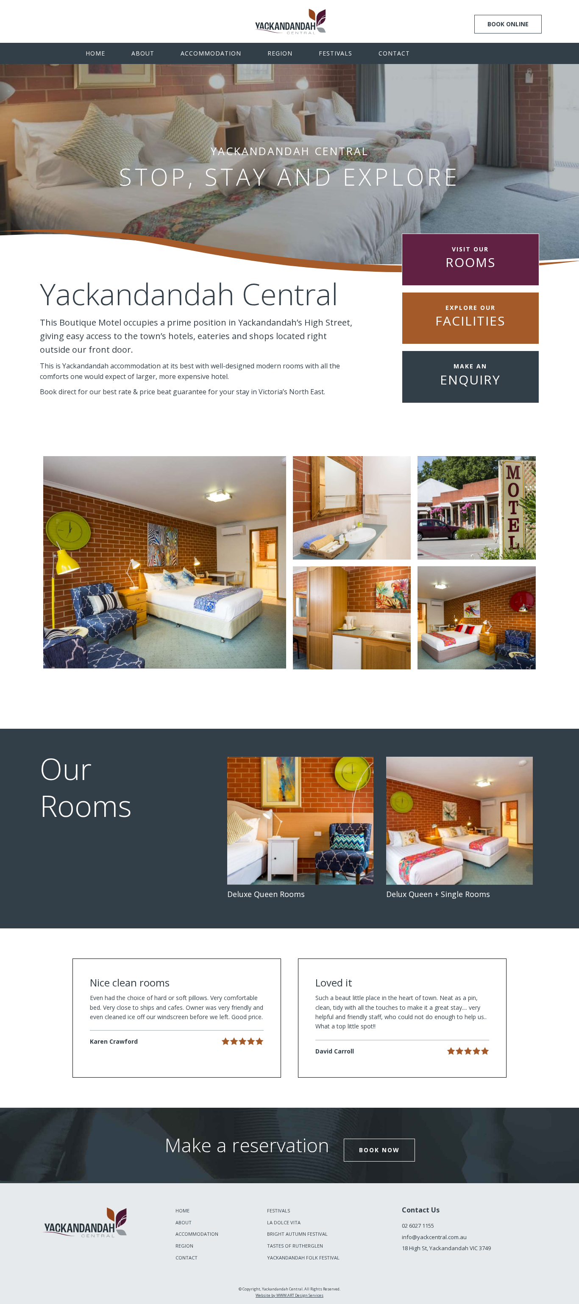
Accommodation (211, 53)
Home (95, 53)
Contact (394, 53)
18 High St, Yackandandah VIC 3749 (446, 1248)
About (142, 53)
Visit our (470, 258)
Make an (470, 375)
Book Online (508, 24)
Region (279, 53)
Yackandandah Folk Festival (303, 1257)
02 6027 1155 (418, 1225)
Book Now (379, 1150)
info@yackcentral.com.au (434, 1237)
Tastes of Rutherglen (295, 1246)
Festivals (335, 53)
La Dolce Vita (284, 1222)
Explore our (470, 316)
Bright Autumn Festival (297, 1234)
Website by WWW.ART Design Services (289, 1295)
